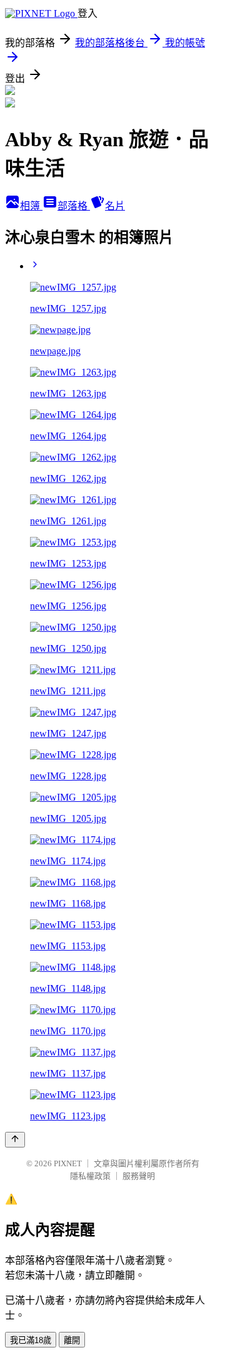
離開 (72, 1340)
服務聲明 (138, 1176)
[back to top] (15, 1140)
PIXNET (68, 1163)
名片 (115, 206)
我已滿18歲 (30, 1340)
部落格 (74, 206)
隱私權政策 (90, 1176)
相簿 (31, 206)
